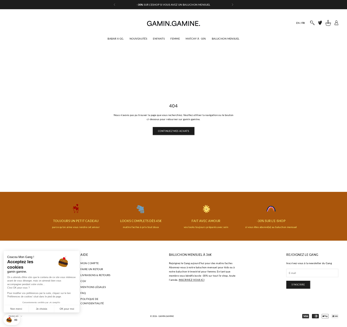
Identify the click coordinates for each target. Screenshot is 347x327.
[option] (298, 23)
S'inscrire (298, 284)
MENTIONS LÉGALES (93, 287)
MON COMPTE (89, 263)
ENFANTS (159, 38)
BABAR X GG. (116, 38)
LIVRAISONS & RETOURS (95, 275)
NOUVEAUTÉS (138, 38)
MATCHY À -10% (196, 38)
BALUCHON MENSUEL (225, 38)
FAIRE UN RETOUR (91, 269)
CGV (83, 281)
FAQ (83, 292)
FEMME (175, 38)
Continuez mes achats (173, 131)
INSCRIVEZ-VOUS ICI (192, 279)
